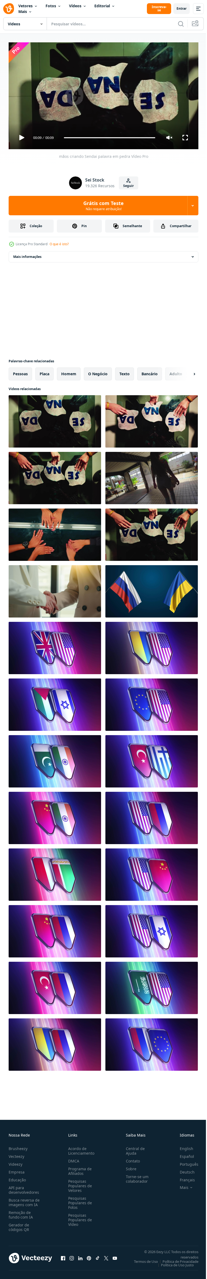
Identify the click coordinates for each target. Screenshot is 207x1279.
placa (44, 371)
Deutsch (183, 1169)
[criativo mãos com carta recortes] (55, 476)
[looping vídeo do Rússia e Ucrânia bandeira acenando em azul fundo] (151, 589)
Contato (131, 1158)
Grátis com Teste (103, 205)
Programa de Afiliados (79, 1169)
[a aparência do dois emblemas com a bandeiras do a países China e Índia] (55, 816)
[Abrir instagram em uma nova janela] (72, 1256)
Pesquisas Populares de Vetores (79, 1183)
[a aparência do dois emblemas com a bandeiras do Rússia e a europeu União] (151, 1042)
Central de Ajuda (133, 1148)
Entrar (182, 8)
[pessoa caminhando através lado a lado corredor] (151, 476)
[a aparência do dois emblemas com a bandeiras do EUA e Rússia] (151, 816)
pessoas (20, 371)
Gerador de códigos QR (19, 1225)
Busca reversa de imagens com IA (24, 1200)
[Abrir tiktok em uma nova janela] (97, 1256)
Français (183, 1177)
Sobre (129, 1166)
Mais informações (27, 254)
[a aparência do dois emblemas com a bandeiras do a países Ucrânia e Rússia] (55, 1042)
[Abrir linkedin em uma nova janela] (80, 1256)
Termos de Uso (142, 1259)
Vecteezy (16, 1154)
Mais (22, 11)
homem (68, 371)
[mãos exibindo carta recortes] (151, 419)
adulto (176, 371)
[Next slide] (185, 371)
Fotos (51, 5)
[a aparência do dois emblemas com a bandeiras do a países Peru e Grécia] (151, 759)
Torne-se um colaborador (135, 1176)
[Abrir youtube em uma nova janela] (115, 1256)
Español (183, 1154)
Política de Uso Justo (173, 1262)
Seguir (128, 185)
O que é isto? (59, 244)
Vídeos (75, 5)
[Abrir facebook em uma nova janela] (63, 1256)
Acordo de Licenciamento (80, 1148)
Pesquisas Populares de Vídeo (79, 1217)
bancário (150, 371)
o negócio (98, 371)
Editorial (102, 5)
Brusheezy (18, 1146)
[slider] (110, 137)
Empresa (17, 1169)
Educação (17, 1177)
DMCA (72, 1158)
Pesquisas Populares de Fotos (79, 1200)
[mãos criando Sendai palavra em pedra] (55, 419)
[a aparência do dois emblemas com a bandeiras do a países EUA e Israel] (151, 929)
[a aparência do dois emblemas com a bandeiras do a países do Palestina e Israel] (55, 702)
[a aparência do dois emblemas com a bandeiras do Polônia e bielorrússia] (55, 872)
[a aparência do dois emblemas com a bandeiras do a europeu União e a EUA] (151, 702)
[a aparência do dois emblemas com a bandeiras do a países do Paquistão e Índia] (55, 759)
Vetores (25, 5)
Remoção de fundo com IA (21, 1212)
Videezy (15, 1161)
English (182, 1146)
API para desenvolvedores (24, 1187)
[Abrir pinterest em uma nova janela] (89, 1256)
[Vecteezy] (8, 8)
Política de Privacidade (176, 1259)
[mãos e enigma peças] (151, 532)
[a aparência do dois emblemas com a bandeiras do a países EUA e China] (151, 872)
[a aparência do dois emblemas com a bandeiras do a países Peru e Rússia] (55, 986)
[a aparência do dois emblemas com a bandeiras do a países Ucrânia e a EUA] (151, 646)
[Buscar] (181, 24)
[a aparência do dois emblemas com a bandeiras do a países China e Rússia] (55, 929)
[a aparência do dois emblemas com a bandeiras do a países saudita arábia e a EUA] (151, 986)
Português (185, 1161)
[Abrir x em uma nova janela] (106, 1256)
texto (124, 371)
